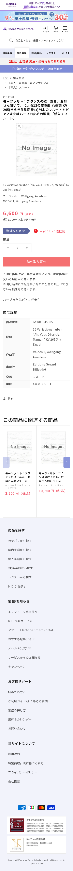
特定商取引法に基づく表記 (26, 763)
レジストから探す (20, 577)
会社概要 (14, 781)
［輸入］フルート (19, 87)
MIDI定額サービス (20, 621)
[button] (65, 28)
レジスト (51, 53)
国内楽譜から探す (20, 550)
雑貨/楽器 (36, 53)
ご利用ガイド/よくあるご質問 (28, 701)
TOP (6, 78)
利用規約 (14, 754)
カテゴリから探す (20, 541)
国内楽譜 (7, 53)
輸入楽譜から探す (20, 559)
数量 (6, 239)
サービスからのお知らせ (24, 657)
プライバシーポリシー (23, 772)
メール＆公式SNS (19, 648)
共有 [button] (11, 398)
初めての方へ (17, 692)
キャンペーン (17, 667)
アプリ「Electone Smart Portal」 (32, 630)
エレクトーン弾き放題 (23, 612)
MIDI (66, 53)
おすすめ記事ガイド (21, 639)
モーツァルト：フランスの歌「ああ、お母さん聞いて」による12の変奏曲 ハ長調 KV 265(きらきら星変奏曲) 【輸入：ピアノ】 (18, 477)
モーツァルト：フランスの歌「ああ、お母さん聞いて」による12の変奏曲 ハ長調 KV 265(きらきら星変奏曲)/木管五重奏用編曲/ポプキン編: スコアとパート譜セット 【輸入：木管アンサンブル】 (52, 477)
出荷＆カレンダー (20, 719)
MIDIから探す (17, 586)
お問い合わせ (17, 728)
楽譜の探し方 (17, 710)
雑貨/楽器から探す (20, 568)
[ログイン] (45, 28)
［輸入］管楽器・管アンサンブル (28, 83)
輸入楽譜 (22, 53)
